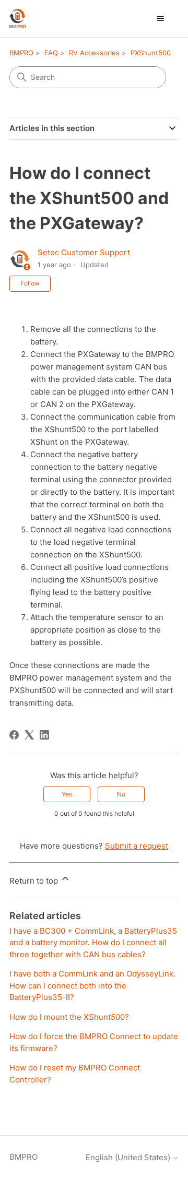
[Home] (17, 18)
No (121, 794)
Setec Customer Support (84, 252)
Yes (67, 794)
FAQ (51, 53)
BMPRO (21, 53)
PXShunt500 (151, 53)
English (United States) (129, 1157)
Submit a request (136, 846)
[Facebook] (14, 735)
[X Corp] (29, 735)
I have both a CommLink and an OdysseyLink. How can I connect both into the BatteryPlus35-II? (92, 985)
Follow (30, 283)
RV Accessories (94, 53)
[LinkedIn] (44, 735)
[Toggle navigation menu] (160, 18)
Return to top (34, 881)
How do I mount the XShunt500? (69, 1017)
